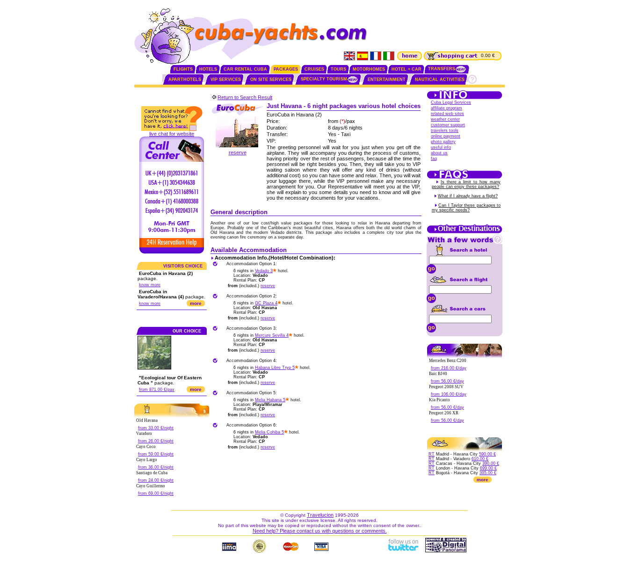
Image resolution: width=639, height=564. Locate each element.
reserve (238, 152)
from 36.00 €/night (156, 467)
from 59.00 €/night (156, 454)
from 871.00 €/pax (156, 389)
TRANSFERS (441, 68)
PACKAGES (286, 69)
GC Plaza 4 (266, 303)
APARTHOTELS (184, 79)
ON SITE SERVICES (270, 79)
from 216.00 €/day (448, 368)
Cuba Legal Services (451, 102)
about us (439, 153)
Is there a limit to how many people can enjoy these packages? (466, 184)
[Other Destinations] (464, 232)
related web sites (447, 113)
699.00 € (488, 468)
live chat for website (171, 134)
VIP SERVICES (226, 79)
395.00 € (487, 472)
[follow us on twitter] (402, 550)
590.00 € (487, 454)
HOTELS (208, 69)
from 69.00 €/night (156, 493)
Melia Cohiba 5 (269, 432)
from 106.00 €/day (448, 394)
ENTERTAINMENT (387, 79)
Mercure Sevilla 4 (272, 335)
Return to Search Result (245, 97)
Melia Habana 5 (270, 400)
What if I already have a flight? (468, 196)
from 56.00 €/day (447, 381)
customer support (448, 125)
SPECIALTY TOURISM (324, 79)
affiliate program (446, 108)
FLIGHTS (183, 69)
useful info (441, 147)
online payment (445, 136)
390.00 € (490, 463)
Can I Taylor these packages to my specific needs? (466, 207)
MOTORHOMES (369, 69)
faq (434, 158)
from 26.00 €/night (156, 441)
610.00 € (480, 458)
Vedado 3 (264, 270)
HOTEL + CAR (406, 69)
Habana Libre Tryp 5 (275, 367)
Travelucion (320, 515)
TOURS (338, 69)
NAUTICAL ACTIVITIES (440, 79)
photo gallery (443, 141)
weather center (445, 119)
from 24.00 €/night (156, 480)
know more (149, 284)
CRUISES (314, 69)
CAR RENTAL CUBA (245, 69)
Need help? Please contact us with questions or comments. (320, 531)
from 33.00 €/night (156, 428)
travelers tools (444, 130)
